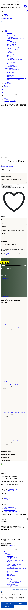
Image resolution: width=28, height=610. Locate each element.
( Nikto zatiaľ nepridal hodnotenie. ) (7, 166)
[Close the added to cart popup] (14, 545)
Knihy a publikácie (11, 44)
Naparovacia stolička (12, 66)
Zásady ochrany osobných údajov (19, 589)
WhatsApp (18, 187)
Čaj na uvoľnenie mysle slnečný (14, 327)
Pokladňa (11, 545)
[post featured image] (14, 322)
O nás (5, 14)
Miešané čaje (4, 157)
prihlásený (8, 254)
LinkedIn (8, 187)
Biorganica (9, 33)
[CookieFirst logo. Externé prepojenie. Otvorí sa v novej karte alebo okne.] (1, 591)
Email (13, 187)
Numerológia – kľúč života (13, 79)
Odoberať (4, 521)
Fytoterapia (9, 51)
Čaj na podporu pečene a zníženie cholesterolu (14, 412)
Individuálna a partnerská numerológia (16, 78)
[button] (2, 92)
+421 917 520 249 (11, 490)
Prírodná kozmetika (11, 58)
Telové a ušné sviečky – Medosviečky (16, 38)
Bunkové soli (10, 55)
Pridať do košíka (6, 186)
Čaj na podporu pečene (14, 441)
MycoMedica (10, 37)
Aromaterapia (10, 75)
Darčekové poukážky (12, 35)
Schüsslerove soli (11, 73)
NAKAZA (3, 540)
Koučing (9, 82)
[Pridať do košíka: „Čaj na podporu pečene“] (25, 2)
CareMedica (10, 34)
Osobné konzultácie (8, 68)
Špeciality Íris (10, 65)
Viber (22, 187)
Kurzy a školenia (8, 83)
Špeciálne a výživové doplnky (14, 59)
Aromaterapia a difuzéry (13, 49)
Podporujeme (7, 86)
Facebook (3, 187)
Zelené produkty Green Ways (14, 42)
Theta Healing (10, 80)
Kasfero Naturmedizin (12, 64)
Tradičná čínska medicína (13, 61)
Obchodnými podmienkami (7, 527)
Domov (5, 30)
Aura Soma (9, 52)
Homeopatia (10, 76)
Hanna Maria (10, 57)
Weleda (8, 40)
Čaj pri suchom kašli (14, 384)
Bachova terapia (11, 54)
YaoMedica (9, 41)
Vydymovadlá (10, 45)
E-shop (5, 31)
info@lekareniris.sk (12, 489)
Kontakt (6, 15)
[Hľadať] (16, 94)
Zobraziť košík (4, 545)
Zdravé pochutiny (11, 62)
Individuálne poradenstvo (13, 69)
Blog (5, 85)
